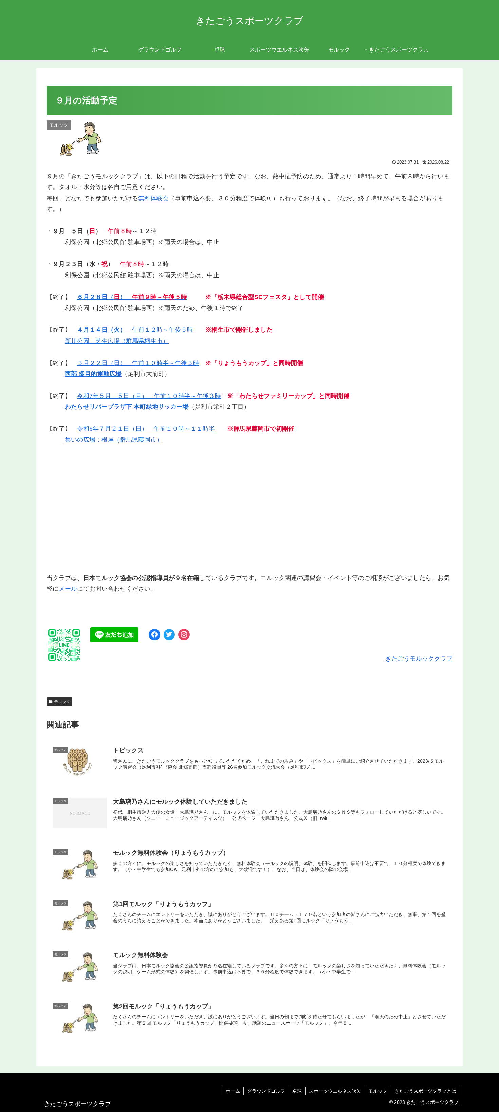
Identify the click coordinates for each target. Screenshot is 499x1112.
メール (68, 588)
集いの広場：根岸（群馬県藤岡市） (114, 439)
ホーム (233, 1091)
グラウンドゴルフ (266, 1091)
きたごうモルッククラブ (418, 658)
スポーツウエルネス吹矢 (335, 1091)
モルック (62, 701)
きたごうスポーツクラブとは (425, 1091)
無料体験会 (153, 198)
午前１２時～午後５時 (135, 329)
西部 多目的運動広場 (93, 373)
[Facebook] (154, 634)
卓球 (297, 1091)
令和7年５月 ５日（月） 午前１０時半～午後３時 (149, 395)
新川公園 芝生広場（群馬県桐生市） (117, 341)
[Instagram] (184, 634)
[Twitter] (169, 634)
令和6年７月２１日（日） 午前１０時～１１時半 (146, 428)
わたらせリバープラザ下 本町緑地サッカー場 (127, 406)
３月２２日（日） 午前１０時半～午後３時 (138, 363)
